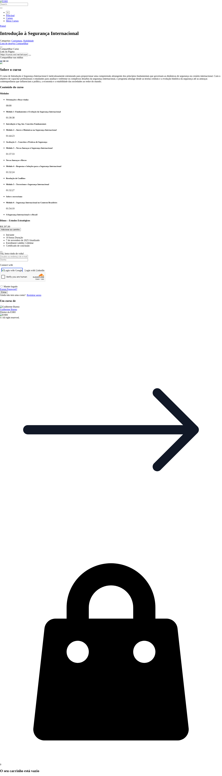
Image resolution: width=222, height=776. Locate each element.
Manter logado (11, 286)
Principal (10, 15)
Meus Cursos (12, 21)
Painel (3, 26)
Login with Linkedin (34, 270)
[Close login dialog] (1, 251)
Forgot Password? (8, 289)
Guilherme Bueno (8, 309)
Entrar (3, 292)
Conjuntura (16, 40)
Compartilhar (22, 43)
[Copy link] (30, 55)
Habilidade (28, 40)
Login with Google (13, 270)
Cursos (9, 18)
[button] (111, 539)
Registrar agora (34, 295)
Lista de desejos (8, 43)
